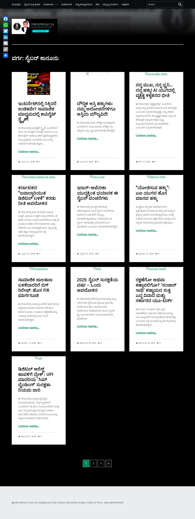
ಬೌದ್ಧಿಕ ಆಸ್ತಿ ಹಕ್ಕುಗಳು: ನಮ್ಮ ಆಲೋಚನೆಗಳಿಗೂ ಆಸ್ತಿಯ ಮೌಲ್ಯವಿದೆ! (96, 109)
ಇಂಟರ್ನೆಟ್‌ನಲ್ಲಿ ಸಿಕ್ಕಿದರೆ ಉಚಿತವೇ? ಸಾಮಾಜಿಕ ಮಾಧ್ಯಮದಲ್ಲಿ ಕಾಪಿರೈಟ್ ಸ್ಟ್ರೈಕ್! (37, 111)
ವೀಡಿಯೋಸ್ (66, 4)
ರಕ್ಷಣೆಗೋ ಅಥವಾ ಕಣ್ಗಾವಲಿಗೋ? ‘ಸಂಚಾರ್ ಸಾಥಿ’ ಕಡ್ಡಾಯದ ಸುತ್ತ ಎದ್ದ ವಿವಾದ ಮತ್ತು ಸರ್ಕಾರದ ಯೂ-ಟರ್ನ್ (156, 290)
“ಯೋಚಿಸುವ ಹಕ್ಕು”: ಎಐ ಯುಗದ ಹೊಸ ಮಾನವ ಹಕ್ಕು (152, 193)
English (125, 4)
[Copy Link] (6, 49)
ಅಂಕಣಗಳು (48, 4)
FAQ (97, 4)
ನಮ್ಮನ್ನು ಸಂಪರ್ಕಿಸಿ (110, 4)
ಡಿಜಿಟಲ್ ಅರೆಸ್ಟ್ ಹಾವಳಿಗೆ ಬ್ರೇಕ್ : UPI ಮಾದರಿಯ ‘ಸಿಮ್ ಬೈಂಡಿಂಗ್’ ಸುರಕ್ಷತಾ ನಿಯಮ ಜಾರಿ (35, 379)
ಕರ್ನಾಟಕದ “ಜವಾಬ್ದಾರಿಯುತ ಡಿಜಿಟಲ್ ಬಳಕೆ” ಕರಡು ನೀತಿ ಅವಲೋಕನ (37, 195)
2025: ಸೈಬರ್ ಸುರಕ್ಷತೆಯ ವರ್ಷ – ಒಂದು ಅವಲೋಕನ (97, 285)
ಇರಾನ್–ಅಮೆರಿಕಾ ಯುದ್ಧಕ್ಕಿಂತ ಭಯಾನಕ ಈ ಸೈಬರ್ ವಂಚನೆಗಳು (97, 193)
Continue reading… (28, 151)
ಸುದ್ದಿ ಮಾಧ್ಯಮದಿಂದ (83, 4)
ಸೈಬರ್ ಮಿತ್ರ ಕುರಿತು (32, 4)
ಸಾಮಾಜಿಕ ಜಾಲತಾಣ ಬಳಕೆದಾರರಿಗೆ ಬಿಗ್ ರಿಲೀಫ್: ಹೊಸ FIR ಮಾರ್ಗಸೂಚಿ (35, 287)
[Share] (6, 55)
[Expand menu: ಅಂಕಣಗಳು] (57, 4)
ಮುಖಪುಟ (16, 4)
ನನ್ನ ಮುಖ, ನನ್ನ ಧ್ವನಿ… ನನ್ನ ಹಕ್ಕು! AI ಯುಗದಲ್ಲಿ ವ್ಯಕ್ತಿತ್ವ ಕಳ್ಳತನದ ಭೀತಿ (155, 90)
